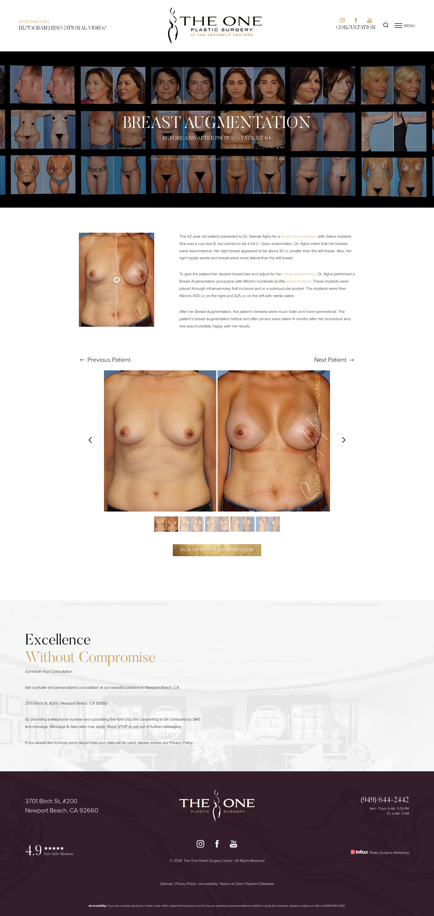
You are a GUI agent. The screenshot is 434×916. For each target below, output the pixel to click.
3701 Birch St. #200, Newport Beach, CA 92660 (66, 703)
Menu (409, 25)
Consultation (356, 27)
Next (330, 359)
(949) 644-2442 (34, 21)
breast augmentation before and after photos (230, 158)
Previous (108, 359)
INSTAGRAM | (34, 28)
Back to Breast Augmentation (217, 550)
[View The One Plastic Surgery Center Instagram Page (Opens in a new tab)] (200, 845)
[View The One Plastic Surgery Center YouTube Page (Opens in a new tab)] (233, 845)
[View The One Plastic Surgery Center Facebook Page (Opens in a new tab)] (217, 845)
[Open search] (386, 25)
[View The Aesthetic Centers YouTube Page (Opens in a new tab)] (369, 21)
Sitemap (166, 883)
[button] (398, 25)
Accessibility (208, 883)
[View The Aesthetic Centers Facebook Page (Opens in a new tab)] (355, 21)
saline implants (298, 281)
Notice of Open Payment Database (247, 883)
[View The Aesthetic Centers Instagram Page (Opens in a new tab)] (342, 21)
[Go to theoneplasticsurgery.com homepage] (215, 26)
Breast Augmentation (299, 236)
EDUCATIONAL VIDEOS (78, 28)
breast (174, 158)
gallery (156, 158)
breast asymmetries (299, 274)
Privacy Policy (181, 742)
